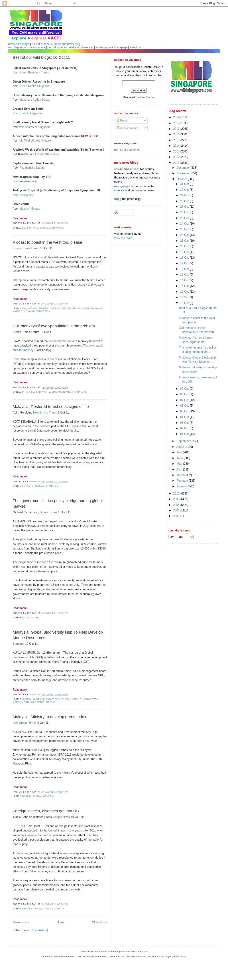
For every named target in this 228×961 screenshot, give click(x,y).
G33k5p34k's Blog (47, 154)
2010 (176, 493)
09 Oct (185, 388)
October (182, 179)
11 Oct (184, 297)
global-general (43, 796)
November (184, 173)
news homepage (18, 44)
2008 (176, 505)
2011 (176, 162)
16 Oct (185, 269)
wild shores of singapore (35, 127)
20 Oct (185, 246)
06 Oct (185, 405)
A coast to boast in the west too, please (47, 242)
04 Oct (185, 417)
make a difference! (81, 47)
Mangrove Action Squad (34, 99)
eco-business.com (126, 169)
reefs (50, 702)
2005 (176, 516)
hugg (117, 199)
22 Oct (185, 235)
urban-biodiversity (37, 311)
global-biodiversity (46, 699)
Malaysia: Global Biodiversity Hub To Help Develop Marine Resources (58, 635)
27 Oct (185, 206)
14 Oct (185, 280)
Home (60, 922)
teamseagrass (28, 181)
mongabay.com (124, 186)
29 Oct (185, 195)
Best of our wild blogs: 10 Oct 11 (41, 57)
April (179, 469)
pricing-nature (34, 702)
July (180, 452)
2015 (176, 140)
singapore (57, 228)
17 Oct (185, 263)
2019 (176, 117)
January (182, 486)
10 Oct (185, 303)
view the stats (123, 238)
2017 (176, 128)
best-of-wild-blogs (35, 228)
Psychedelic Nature (32, 167)
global (39, 486)
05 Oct (185, 411)
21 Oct (185, 240)
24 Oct (185, 223)
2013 (176, 151)
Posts (123, 120)
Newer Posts (21, 922)
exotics (27, 909)
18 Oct (185, 257)
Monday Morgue (29, 208)
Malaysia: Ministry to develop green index (49, 717)
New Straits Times (45, 412)
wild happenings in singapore (26, 47)
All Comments (128, 128)
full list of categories (127, 149)
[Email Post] (69, 223)
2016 (176, 134)
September (184, 441)
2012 (176, 157)
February (183, 480)
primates (28, 392)
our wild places (57, 47)
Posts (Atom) (39, 930)
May (180, 463)
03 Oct (185, 422)
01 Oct (185, 434)
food (25, 617)
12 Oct (185, 291)
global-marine (71, 699)
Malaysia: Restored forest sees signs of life (51, 406)
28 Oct (185, 201)
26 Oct (185, 212)
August (181, 446)
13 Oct (185, 286)
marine (44, 308)
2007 (176, 510)
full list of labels (42, 44)
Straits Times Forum (26, 248)
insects (59, 909)
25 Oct (185, 218)
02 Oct (185, 428)
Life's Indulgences (31, 113)
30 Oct (185, 189)
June (180, 458)
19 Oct (185, 252)
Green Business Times (34, 72)
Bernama (18, 643)
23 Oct (185, 229)
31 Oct (185, 184)
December (184, 167)
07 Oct (185, 400)
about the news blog (67, 44)
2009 (176, 499)
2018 (176, 123)
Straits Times (48, 512)
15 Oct (185, 274)
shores (55, 308)
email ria (135, 47)
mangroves (29, 308)
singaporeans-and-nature (69, 392)
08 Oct (185, 394)
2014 (176, 145)
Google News (61, 817)
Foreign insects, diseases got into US (46, 811)
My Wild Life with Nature (35, 140)
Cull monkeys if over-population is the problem (54, 326)
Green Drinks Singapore (34, 86)
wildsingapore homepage (111, 47)
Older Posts (99, 922)
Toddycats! (26, 195)
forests (27, 486)
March (181, 475)
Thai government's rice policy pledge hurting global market (58, 504)
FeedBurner (147, 97)
